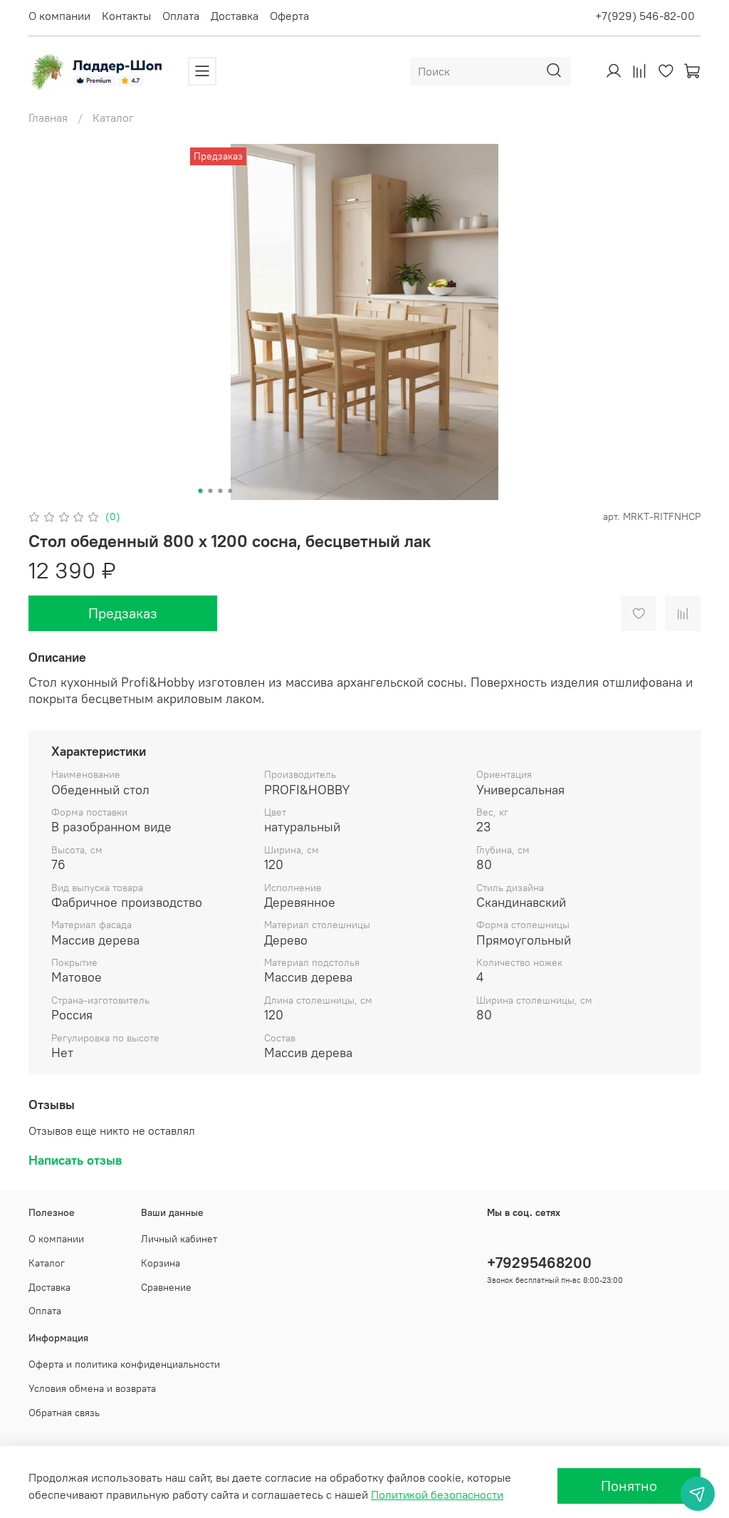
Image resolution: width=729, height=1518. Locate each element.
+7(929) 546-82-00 (645, 16)
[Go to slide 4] (231, 491)
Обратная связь (64, 1412)
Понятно (629, 1485)
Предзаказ (122, 613)
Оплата (180, 16)
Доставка (234, 16)
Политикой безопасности (437, 1494)
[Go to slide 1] (201, 491)
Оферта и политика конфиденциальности (124, 1364)
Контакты (126, 16)
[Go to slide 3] (221, 491)
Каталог (113, 117)
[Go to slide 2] (211, 491)
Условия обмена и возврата (92, 1388)
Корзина (160, 1263)
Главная (48, 117)
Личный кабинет (179, 1238)
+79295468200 (539, 1262)
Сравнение (166, 1287)
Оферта (289, 16)
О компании (59, 16)
